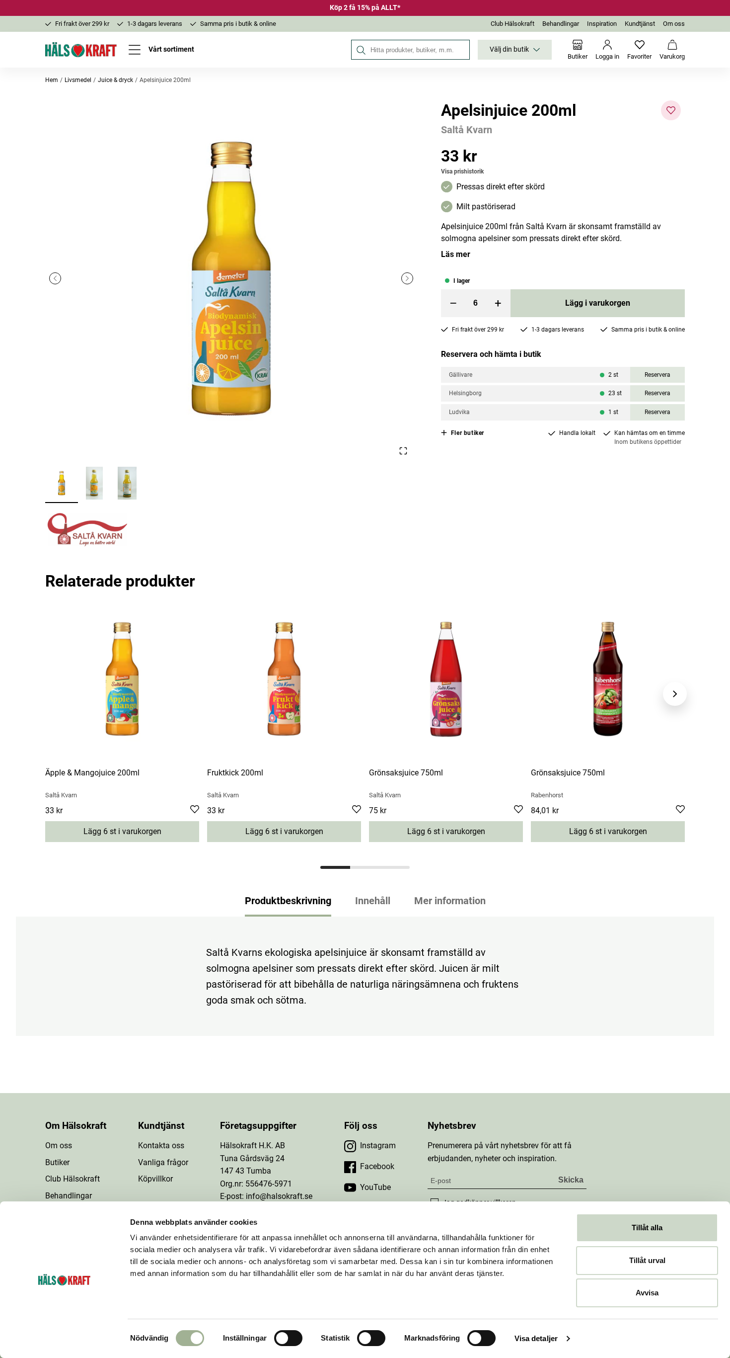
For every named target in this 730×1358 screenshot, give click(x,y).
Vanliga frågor (163, 1162)
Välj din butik (509, 49)
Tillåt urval (647, 1260)
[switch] (288, 1338)
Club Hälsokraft (512, 23)
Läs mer (455, 254)
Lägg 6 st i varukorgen (122, 831)
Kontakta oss (161, 1145)
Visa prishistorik (462, 171)
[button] (231, 278)
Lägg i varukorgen (597, 303)
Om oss (674, 23)
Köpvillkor (155, 1179)
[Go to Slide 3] (127, 484)
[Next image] (407, 278)
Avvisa (647, 1292)
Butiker (57, 1162)
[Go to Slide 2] (94, 484)
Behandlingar (560, 23)
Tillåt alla (647, 1227)
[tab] (335, 867)
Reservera (657, 374)
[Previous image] (55, 278)
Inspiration (602, 23)
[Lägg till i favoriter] (671, 110)
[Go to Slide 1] (61, 484)
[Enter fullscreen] (403, 450)
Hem (51, 80)
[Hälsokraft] (81, 49)
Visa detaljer (536, 1338)
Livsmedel (78, 80)
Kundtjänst (640, 23)
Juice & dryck (115, 80)
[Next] (675, 694)
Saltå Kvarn (466, 130)
